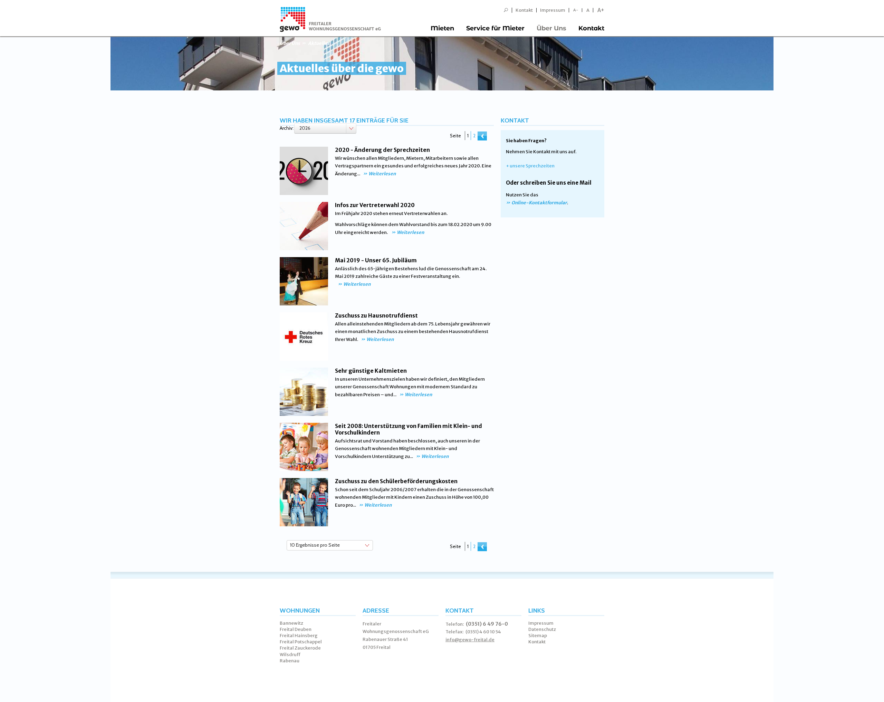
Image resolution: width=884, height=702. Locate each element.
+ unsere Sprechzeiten (530, 166)
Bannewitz (291, 623)
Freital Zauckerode (300, 648)
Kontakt (524, 10)
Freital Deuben (295, 629)
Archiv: (287, 128)
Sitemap (537, 635)
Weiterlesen (382, 174)
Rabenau (289, 661)
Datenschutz (542, 629)
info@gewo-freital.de (469, 640)
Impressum (552, 10)
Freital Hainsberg (299, 635)
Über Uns (551, 28)
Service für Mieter (495, 28)
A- (575, 10)
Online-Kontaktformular (539, 203)
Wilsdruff (290, 654)
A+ (600, 10)
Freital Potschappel (301, 642)
